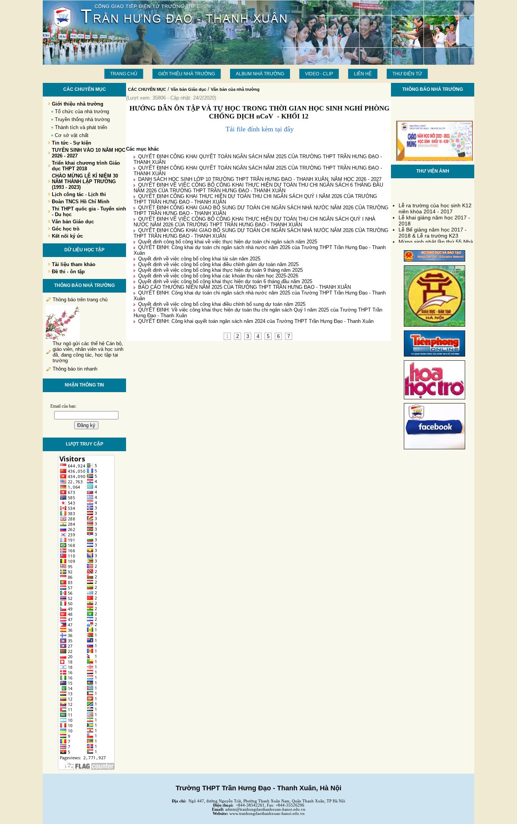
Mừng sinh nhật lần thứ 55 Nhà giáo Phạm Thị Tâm (436, 242)
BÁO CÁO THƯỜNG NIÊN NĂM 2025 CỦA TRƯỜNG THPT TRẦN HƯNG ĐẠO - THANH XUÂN (244, 287)
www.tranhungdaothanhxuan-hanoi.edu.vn (267, 814)
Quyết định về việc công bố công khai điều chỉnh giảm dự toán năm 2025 (218, 264)
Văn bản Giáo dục (188, 89)
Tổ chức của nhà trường (82, 111)
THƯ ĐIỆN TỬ (407, 73)
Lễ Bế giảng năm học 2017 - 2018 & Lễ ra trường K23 (433, 230)
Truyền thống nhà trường (82, 119)
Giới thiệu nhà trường (186, 73)
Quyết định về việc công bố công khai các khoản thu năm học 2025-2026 (218, 276)
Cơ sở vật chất (72, 135)
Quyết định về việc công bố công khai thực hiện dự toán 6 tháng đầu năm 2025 (225, 281)
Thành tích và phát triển (81, 127)
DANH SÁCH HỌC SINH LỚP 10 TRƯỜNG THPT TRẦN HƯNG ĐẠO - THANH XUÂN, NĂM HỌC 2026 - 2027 (260, 179)
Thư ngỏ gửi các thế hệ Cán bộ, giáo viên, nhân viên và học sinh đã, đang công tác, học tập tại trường (88, 352)
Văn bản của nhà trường (235, 89)
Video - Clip (319, 73)
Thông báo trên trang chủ (80, 299)
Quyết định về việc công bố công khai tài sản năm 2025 (199, 259)
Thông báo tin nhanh (75, 369)
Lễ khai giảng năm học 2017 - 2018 (434, 218)
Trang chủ (123, 73)
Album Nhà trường (260, 73)
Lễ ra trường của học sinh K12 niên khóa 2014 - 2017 (435, 206)
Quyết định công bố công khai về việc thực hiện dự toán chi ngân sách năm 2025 (227, 242)
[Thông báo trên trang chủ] (63, 339)
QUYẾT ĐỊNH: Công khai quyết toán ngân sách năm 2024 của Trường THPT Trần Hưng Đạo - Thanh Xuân (256, 321)
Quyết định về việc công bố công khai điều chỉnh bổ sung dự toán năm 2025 (221, 304)
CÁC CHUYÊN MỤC (147, 89)
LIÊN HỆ (363, 73)
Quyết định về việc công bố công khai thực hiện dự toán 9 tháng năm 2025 (220, 270)
